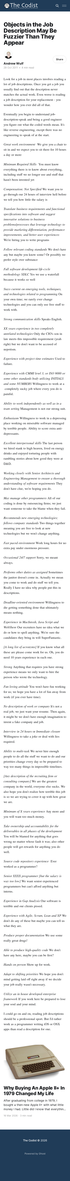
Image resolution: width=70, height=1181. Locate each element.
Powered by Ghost (35, 1153)
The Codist (30, 1140)
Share (59, 59)
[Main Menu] (64, 5)
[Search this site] (57, 6)
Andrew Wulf (14, 63)
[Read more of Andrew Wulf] (8, 54)
